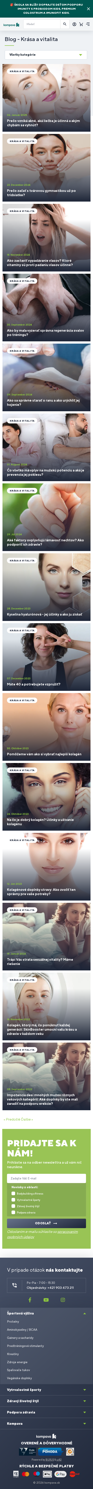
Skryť (88, 9)
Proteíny (13, 1321)
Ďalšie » (27, 1119)
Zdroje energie (17, 1362)
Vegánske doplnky (19, 1378)
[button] (46, 55)
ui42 (59, 1459)
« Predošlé (12, 1119)
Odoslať (43, 1223)
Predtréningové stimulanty (25, 1346)
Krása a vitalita (22, 71)
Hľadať (65, 24)
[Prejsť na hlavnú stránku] (12, 24)
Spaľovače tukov (18, 1370)
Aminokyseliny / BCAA (22, 1329)
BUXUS (50, 1459)
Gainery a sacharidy (20, 1338)
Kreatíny (13, 1354)
